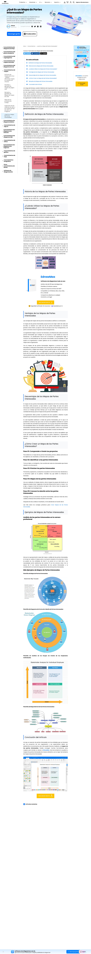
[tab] (9, 48)
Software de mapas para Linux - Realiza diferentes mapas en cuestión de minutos (9, 78)
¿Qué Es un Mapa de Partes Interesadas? (9, 116)
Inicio (24, 46)
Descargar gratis (14, 34)
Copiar (45, 53)
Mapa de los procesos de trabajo (7, 101)
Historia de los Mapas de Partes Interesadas (41, 66)
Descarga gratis (74, 951)
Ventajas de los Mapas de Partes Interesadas (41, 72)
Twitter (28, 53)
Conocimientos (31, 46)
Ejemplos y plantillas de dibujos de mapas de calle (9, 94)
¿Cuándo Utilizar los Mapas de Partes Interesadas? (43, 69)
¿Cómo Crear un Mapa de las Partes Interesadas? (43, 78)
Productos (22, 2)
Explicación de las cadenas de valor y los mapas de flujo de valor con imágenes (9, 108)
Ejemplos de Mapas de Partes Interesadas (40, 81)
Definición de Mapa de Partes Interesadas (40, 63)
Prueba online (31, 34)
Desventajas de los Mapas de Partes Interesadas (42, 75)
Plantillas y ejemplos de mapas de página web (9, 87)
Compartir (36, 53)
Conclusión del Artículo (35, 84)
